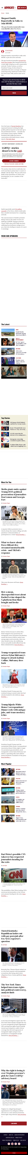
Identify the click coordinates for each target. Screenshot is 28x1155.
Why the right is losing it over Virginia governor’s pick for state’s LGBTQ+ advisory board (13, 1074)
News (17, 329)
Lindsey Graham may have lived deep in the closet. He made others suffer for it (21, 812)
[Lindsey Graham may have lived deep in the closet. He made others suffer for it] (8, 809)
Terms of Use (6, 1148)
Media (7, 13)
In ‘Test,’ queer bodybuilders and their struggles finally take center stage (21, 345)
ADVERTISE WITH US (10, 1137)
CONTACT (6, 1135)
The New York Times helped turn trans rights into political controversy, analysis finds (13, 988)
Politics (18, 778)
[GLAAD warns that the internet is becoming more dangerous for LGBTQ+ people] (5, 434)
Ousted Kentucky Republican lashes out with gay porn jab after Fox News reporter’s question (12, 936)
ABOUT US (11, 1135)
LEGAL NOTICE (23, 1140)
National (18, 349)
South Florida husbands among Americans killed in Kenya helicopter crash (21, 335)
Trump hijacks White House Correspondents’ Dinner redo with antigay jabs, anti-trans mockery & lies (13, 709)
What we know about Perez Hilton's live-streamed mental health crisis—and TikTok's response (12, 547)
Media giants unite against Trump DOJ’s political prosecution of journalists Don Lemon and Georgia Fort (13, 494)
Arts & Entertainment (20, 339)
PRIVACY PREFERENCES (7, 1140)
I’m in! (14, 93)
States (17, 797)
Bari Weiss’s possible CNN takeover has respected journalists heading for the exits (13, 858)
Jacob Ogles (4, 865)
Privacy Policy (24, 1147)
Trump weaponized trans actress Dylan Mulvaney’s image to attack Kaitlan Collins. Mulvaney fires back (13, 657)
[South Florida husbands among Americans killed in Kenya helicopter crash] (8, 332)
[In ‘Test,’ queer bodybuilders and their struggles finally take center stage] (8, 342)
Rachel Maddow (16, 126)
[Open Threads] (15, 1144)
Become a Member (14, 161)
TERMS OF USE (16, 1140)
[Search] (15, 8)
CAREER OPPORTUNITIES (19, 1135)
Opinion (18, 806)
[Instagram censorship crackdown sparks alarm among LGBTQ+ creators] (5, 439)
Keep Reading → (21, 534)
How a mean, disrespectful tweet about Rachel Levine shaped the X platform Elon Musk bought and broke (13, 597)
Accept (14, 1152)
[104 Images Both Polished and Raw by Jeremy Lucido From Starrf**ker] (5, 423)
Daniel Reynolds (9, 50)
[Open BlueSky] (12, 1144)
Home (2, 13)
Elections (18, 358)
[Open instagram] (19, 1144)
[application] (14, 371)
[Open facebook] (9, 1144)
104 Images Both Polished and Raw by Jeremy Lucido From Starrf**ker (18, 424)
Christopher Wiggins (6, 503)
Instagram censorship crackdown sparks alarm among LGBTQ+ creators (17, 440)
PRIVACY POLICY (18, 1137)
